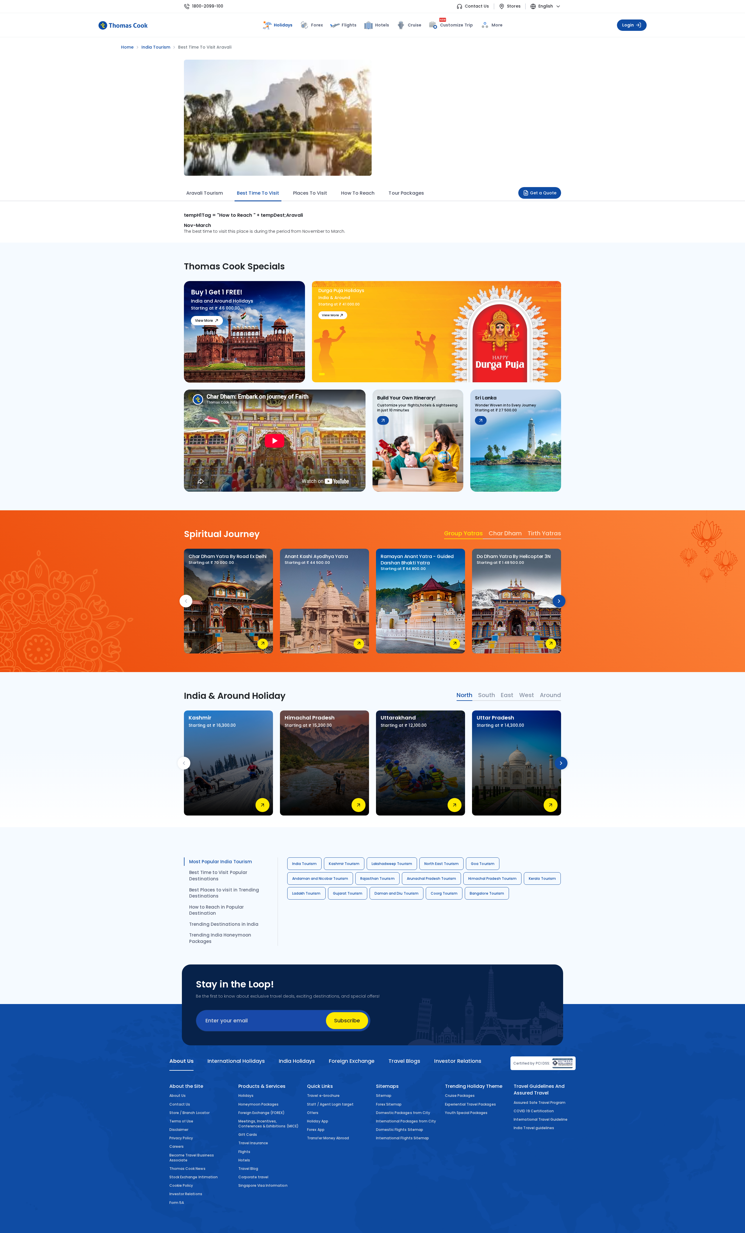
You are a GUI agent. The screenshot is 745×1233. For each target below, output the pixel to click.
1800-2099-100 (207, 6)
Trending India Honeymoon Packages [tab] (220, 938)
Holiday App (317, 1121)
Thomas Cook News (187, 1168)
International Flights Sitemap (402, 1138)
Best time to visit (258, 193)
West (526, 695)
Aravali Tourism (204, 193)
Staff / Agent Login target (330, 1104)
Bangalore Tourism (487, 893)
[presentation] (186, 601)
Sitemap (383, 1095)
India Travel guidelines (534, 1127)
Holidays (245, 1095)
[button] (322, 374)
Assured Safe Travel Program (539, 1102)
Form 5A (176, 1202)
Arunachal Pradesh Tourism (431, 878)
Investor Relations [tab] (457, 1061)
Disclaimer (178, 1129)
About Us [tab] (181, 1061)
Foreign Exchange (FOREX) (261, 1112)
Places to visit (310, 193)
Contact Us (477, 6)
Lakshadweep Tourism (392, 863)
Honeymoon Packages (258, 1104)
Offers (312, 1112)
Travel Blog (248, 1168)
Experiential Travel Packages (470, 1104)
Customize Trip (456, 24)
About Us (177, 1095)
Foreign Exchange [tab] (352, 1061)
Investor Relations (185, 1193)
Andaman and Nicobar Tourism (320, 878)
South (486, 695)
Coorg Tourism (444, 893)
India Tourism (304, 863)
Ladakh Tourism (306, 893)
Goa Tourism (482, 863)
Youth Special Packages (466, 1112)
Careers (176, 1146)
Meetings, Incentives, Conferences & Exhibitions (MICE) (268, 1124)
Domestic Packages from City (403, 1112)
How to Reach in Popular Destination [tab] (216, 910)
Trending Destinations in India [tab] (223, 924)
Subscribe (347, 1020)
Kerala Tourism (542, 878)
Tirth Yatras (544, 533)
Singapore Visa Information (263, 1185)
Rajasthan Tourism (377, 878)
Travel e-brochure (323, 1095)
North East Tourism (441, 863)
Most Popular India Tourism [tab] (220, 862)
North (464, 695)
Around (550, 695)
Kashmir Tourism (344, 863)
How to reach (358, 193)
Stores (514, 6)
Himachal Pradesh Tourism (492, 878)
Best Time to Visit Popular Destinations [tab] (218, 875)
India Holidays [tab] (297, 1061)
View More (204, 320)
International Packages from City (406, 1121)
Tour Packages (406, 193)
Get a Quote (543, 193)
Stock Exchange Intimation (193, 1177)
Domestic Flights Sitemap (399, 1129)
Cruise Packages (460, 1095)
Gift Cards (247, 1134)
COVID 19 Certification (534, 1110)
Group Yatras (463, 533)
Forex (317, 25)
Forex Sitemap (389, 1104)
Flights (349, 25)
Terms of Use (181, 1121)
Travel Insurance (253, 1142)
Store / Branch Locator (189, 1112)
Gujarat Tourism (348, 893)
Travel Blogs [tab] (404, 1061)
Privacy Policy (181, 1138)
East (507, 695)
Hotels (382, 25)
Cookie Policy (181, 1185)
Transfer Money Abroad (328, 1138)
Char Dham (505, 533)
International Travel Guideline (540, 1119)
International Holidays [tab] (236, 1061)
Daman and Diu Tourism (396, 893)
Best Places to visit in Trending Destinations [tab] (224, 893)
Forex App (315, 1129)
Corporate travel (253, 1177)
